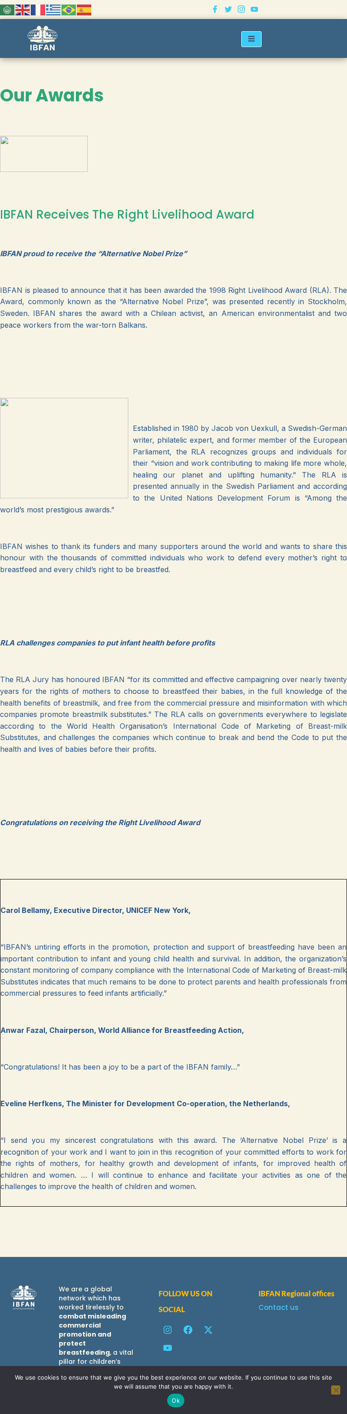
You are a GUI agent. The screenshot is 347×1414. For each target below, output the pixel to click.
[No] (335, 1390)
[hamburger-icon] (251, 39)
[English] (23, 9)
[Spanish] (84, 9)
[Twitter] (228, 9)
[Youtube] (254, 9)
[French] (38, 9)
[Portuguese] (69, 9)
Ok (176, 1400)
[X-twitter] (208, 1330)
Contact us (278, 1307)
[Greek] (53, 9)
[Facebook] (215, 9)
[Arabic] (7, 9)
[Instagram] (241, 9)
